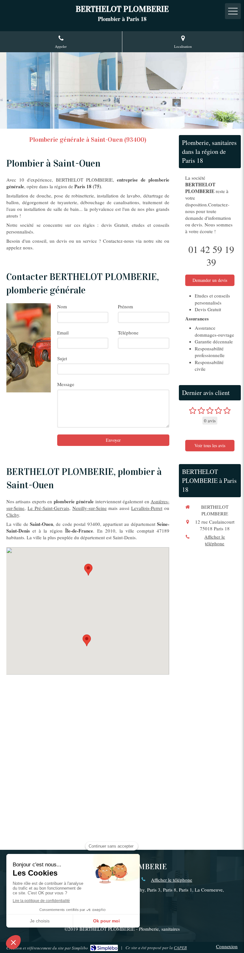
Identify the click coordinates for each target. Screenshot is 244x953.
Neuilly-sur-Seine (89, 508)
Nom (62, 306)
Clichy (12, 515)
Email (63, 332)
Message (65, 384)
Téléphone (128, 332)
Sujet (62, 358)
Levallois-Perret (146, 508)
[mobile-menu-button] (233, 11)
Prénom (125, 306)
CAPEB (180, 947)
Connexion (227, 946)
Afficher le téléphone (214, 540)
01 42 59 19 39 (211, 255)
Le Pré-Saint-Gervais (48, 508)
